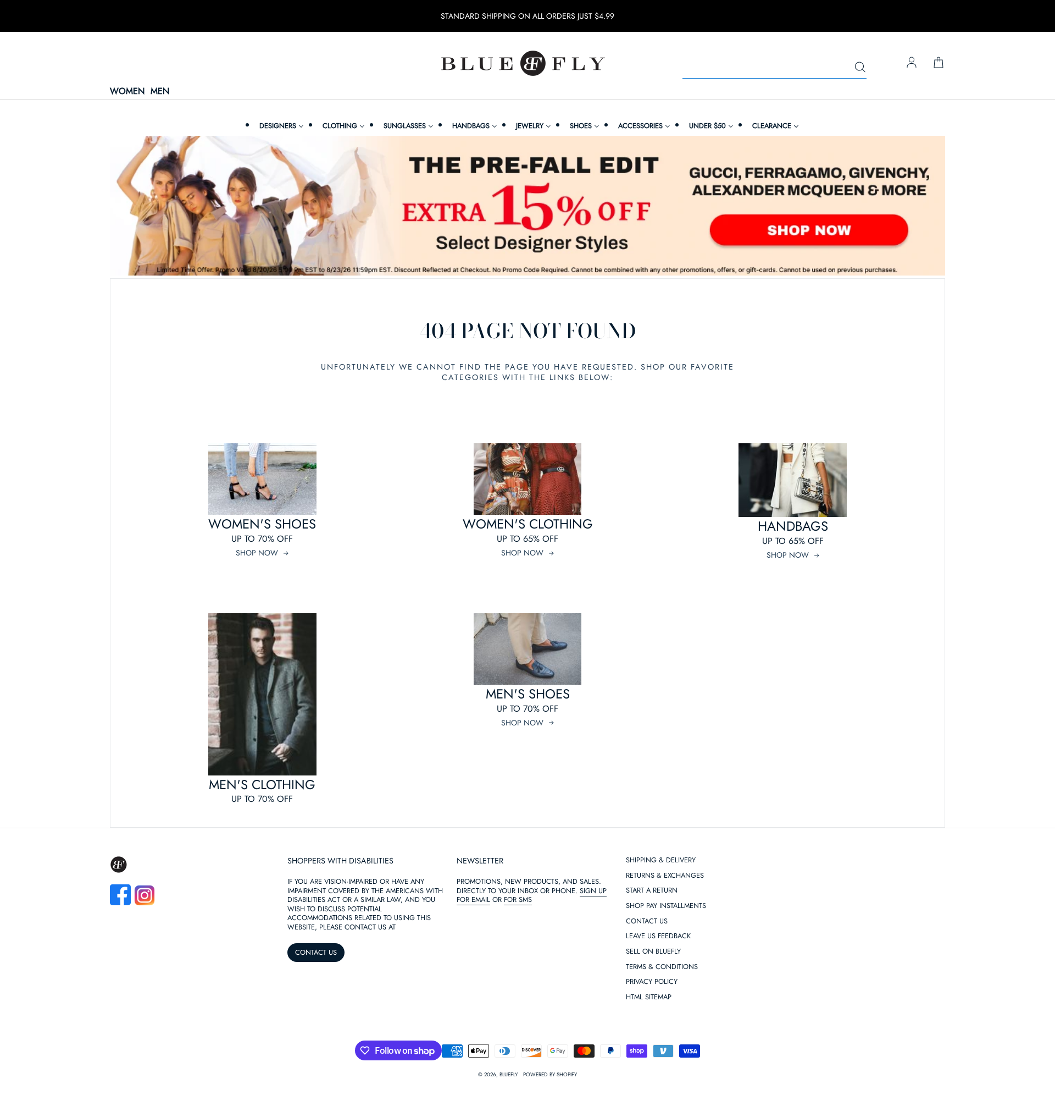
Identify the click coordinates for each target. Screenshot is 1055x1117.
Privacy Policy (652, 982)
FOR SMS (518, 899)
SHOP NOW (257, 552)
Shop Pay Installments (666, 906)
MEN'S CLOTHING (262, 784)
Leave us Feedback (658, 936)
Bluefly (508, 1075)
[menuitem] (280, 125)
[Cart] (938, 63)
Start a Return (652, 890)
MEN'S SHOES (528, 693)
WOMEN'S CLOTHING (528, 523)
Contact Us (647, 921)
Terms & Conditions (662, 967)
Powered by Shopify (550, 1075)
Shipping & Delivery (661, 860)
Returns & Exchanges (665, 876)
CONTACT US (316, 952)
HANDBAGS (793, 526)
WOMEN (127, 91)
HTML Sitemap (648, 997)
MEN (160, 91)
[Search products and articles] (860, 67)
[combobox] (774, 68)
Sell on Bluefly (653, 951)
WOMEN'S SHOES (262, 523)
